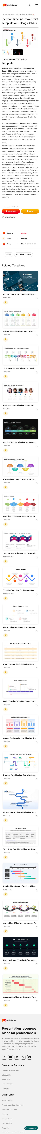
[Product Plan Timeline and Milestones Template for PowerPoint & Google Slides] (20, 762)
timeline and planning (30, 194)
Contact (5, 1114)
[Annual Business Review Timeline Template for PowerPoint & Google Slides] (20, 725)
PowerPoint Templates (10, 1071)
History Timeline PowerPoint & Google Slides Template (20, 627)
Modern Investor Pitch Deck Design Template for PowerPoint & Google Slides (20, 294)
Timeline (28, 14)
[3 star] (30, 244)
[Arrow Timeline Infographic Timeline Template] (20, 318)
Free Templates (7, 1084)
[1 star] (25, 244)
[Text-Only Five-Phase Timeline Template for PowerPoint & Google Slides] (20, 836)
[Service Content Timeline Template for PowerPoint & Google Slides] (20, 429)
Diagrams (5, 1088)
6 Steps (8, 254)
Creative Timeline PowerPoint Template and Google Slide (20, 516)
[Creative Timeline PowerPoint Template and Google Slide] (20, 503)
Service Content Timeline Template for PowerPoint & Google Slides (20, 442)
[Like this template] (37, 298)
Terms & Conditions (9, 1110)
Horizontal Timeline (23, 254)
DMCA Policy (7, 1123)
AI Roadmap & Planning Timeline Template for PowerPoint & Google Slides (20, 812)
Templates (10, 14)
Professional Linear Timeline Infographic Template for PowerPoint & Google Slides (20, 479)
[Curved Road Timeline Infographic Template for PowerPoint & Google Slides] (20, 910)
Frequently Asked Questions (12, 1105)
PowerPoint (12, 211)
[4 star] (32, 244)
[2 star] (28, 244)
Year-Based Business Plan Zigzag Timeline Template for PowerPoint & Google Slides (20, 553)
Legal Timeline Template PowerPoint (19, 701)
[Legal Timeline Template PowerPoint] (20, 688)
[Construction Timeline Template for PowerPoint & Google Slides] (20, 984)
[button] (11, 38)
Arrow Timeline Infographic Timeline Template (20, 331)
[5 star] (35, 244)
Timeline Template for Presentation (18, 590)
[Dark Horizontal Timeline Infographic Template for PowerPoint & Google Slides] (20, 947)
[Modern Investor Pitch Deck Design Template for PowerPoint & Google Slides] (20, 281)
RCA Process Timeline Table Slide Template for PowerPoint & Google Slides (20, 664)
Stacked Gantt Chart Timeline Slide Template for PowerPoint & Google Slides (20, 886)
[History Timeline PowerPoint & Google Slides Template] (20, 614)
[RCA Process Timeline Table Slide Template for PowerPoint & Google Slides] (20, 651)
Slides (31, 211)
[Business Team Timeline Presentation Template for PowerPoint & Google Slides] (20, 392)
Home (4, 14)
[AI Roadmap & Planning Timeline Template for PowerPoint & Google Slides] (20, 799)
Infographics (20, 14)
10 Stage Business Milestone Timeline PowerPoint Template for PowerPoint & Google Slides (20, 368)
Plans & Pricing (7, 1100)
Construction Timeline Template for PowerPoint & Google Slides (20, 997)
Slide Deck (6, 1079)
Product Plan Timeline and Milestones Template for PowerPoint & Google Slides (20, 775)
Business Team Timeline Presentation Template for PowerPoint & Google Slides (20, 405)
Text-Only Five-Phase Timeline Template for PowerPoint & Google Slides (20, 849)
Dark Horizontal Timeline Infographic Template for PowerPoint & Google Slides (20, 960)
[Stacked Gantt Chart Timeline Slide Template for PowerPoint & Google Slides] (20, 873)
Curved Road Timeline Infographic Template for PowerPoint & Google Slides (20, 923)
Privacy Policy (7, 1119)
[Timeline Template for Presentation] (20, 577)
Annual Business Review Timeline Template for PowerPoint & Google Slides (20, 738)
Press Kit (5, 1128)
